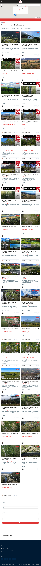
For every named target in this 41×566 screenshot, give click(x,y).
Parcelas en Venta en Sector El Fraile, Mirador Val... (30, 227)
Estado (4, 517)
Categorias (5, 504)
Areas (21, 28)
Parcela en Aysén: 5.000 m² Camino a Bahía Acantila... (10, 175)
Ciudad (4, 510)
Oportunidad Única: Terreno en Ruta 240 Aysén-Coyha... (30, 355)
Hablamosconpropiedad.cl (7, 551)
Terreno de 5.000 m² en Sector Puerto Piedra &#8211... (30, 122)
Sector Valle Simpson (26, 68)
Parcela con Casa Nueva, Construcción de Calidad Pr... (28, 303)
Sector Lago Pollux (5, 197)
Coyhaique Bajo (35, 298)
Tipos (4, 502)
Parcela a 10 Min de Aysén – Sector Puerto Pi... (30, 175)
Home (2, 22)
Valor (4, 520)
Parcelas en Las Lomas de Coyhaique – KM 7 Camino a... (10, 329)
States (13, 28)
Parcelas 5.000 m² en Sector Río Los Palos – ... (30, 434)
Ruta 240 (10, 66)
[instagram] (15, 559)
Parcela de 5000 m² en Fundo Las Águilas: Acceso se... (29, 201)
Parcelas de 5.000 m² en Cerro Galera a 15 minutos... (10, 382)
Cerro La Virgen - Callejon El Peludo (29, 272)
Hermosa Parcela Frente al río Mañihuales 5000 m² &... (29, 96)
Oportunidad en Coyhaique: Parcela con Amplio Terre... (30, 382)
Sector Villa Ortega (5, 145)
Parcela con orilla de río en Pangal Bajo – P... (29, 459)
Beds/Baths (5, 515)
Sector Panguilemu (5, 119)
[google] (7, 559)
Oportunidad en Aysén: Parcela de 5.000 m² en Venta (30, 148)
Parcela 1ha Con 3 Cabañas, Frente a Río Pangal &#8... (10, 303)
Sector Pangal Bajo (26, 41)
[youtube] (13, 559)
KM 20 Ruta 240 (5, 66)
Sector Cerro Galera (10, 378)
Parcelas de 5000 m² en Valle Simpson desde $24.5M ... (10, 96)
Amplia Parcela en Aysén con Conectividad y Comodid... (8, 355)
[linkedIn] (10, 559)
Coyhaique (33, 68)
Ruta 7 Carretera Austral (27, 378)
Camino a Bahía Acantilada (28, 117)
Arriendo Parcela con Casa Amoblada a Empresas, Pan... (30, 329)
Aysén (11, 41)
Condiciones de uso (21, 564)
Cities (17, 28)
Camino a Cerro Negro (6, 248)
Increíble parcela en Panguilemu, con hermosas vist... (10, 122)
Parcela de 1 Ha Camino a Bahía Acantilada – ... (9, 459)
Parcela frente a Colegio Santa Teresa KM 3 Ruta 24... (9, 227)
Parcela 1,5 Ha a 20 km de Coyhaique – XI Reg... (30, 277)
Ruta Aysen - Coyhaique (10, 352)
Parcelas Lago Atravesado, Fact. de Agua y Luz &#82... (10, 277)
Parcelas (7, 28)
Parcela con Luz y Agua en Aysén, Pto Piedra (10, 408)
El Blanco (24, 248)
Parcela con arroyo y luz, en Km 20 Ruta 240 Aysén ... (9, 71)
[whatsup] (5, 559)
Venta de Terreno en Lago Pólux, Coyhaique (9, 201)
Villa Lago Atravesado (6, 272)
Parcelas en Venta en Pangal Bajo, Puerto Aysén (9, 485)
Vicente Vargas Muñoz (7, 55)
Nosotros (38, 564)
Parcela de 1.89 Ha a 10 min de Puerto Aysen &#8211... (10, 45)
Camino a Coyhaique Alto (27, 197)
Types (3, 28)
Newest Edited (27, 28)
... (6, 50)
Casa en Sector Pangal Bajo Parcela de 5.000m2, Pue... (30, 45)
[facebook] (2, 559)
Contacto (34, 564)
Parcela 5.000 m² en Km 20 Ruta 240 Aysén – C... (10, 434)
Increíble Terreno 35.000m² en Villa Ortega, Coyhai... (9, 148)
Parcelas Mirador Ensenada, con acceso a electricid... (29, 71)
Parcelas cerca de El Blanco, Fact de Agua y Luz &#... (30, 252)
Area (4, 512)
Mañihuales (25, 92)
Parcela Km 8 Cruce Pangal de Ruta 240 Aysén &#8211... (30, 408)
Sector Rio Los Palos (6, 41)
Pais (3, 507)
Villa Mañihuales (33, 92)
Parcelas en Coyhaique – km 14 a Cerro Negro (9, 252)
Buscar (20, 522)
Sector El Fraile (25, 222)
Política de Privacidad (29, 564)
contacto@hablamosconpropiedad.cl (9, 550)
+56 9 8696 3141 (5, 548)
